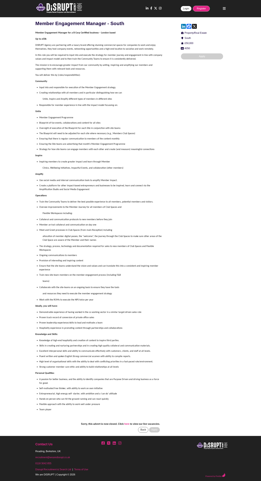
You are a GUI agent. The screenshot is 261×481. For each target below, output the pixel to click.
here (126, 424)
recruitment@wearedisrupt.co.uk (52, 457)
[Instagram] (160, 8)
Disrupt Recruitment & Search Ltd (53, 469)
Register (201, 8)
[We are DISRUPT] (212, 446)
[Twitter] (155, 8)
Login (186, 8)
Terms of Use (81, 469)
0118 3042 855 (43, 463)
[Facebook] (151, 8)
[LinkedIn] (147, 8)
